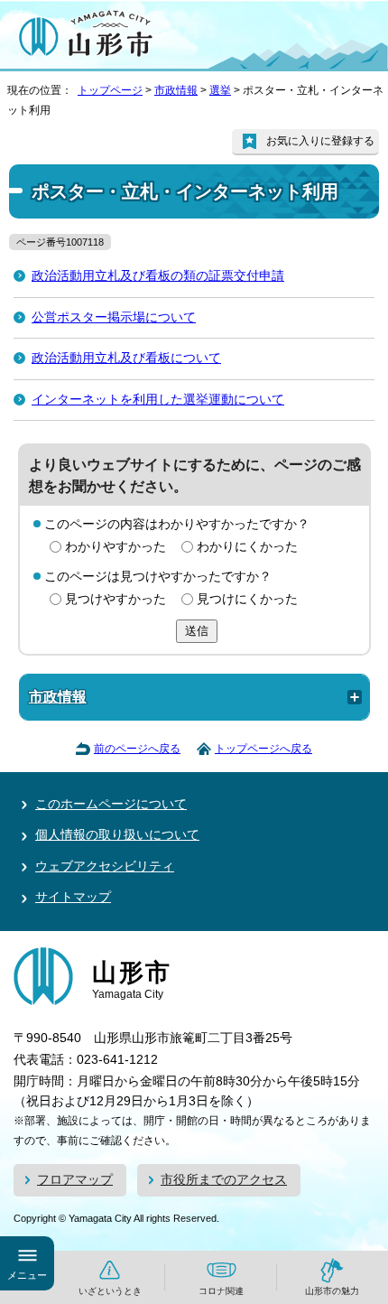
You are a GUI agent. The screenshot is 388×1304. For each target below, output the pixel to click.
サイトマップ (73, 897)
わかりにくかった (247, 547)
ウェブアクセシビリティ (104, 866)
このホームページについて (111, 804)
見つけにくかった (247, 599)
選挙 (220, 90)
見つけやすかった (115, 599)
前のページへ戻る (137, 748)
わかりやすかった (115, 547)
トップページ (110, 90)
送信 (196, 631)
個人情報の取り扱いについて (117, 835)
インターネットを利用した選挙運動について (158, 399)
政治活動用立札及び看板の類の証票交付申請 (158, 276)
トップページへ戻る (263, 748)
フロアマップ (75, 1180)
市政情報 (176, 90)
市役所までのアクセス (224, 1180)
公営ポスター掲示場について (114, 317)
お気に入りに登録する (320, 141)
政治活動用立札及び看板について (126, 358)
